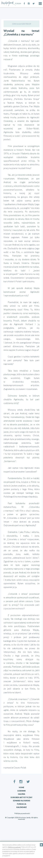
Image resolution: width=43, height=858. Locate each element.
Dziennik (21, 791)
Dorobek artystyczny (21, 797)
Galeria (21, 794)
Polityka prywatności (22, 813)
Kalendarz (21, 807)
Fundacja (21, 804)
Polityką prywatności (14, 847)
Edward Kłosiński (21, 801)
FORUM (18, 3)
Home (21, 787)
